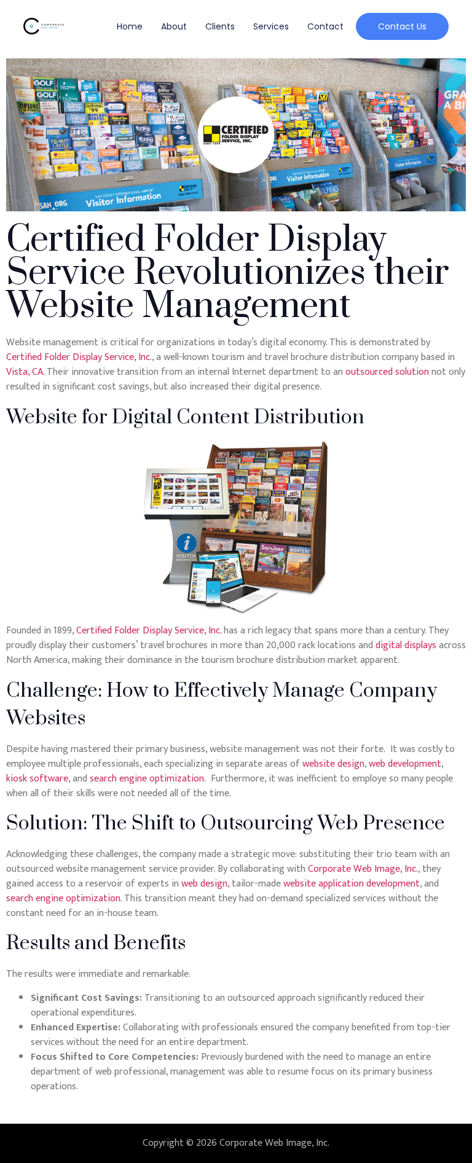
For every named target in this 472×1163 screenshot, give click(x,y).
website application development (351, 883)
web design (204, 883)
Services (271, 26)
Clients (220, 26)
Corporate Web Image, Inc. (363, 869)
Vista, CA (24, 372)
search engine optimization (147, 778)
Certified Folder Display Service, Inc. (79, 357)
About (174, 26)
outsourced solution (387, 372)
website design (333, 764)
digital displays (406, 645)
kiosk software (37, 778)
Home (130, 26)
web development (405, 764)
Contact (325, 26)
